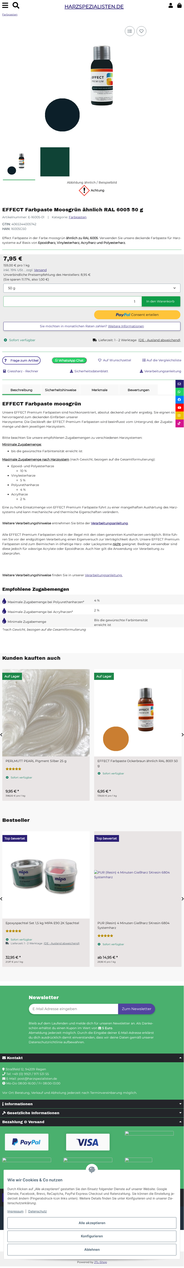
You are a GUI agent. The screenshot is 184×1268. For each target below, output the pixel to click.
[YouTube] (179, 407)
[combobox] (91, 288)
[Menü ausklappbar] (5, 5)
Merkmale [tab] (99, 390)
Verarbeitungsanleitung (109, 523)
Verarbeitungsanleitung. (104, 575)
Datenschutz (37, 1211)
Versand (40, 270)
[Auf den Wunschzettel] (141, 31)
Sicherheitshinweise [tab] (60, 390)
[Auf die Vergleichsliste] (130, 31)
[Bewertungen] (13, 931)
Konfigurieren (92, 1236)
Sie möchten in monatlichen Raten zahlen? (92, 326)
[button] (171, 5)
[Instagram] (179, 415)
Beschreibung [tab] (21, 390)
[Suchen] (16, 5)
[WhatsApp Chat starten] (179, 392)
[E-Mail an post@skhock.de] (179, 384)
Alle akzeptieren (92, 1223)
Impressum (15, 1211)
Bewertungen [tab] (138, 390)
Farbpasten (78, 217)
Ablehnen (92, 1249)
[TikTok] (179, 423)
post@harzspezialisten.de (37, 1079)
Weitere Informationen (126, 326)
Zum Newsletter (136, 1009)
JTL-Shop (100, 1262)
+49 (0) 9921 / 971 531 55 (30, 1074)
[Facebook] (179, 400)
